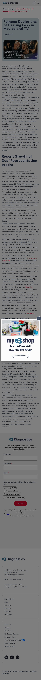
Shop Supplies (20, 355)
